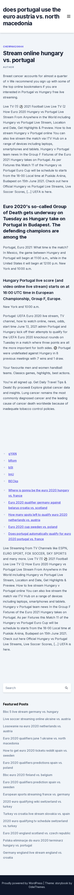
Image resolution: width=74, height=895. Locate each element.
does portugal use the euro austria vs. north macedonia (32, 16)
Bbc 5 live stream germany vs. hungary (30, 712)
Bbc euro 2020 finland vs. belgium (27, 775)
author (8, 67)
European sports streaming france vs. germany (36, 794)
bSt (10, 467)
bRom (12, 460)
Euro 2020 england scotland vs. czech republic (36, 833)
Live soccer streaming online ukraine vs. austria (37, 719)
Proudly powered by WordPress (22, 883)
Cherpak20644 (13, 46)
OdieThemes (37, 887)
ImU (11, 474)
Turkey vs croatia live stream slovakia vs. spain (36, 814)
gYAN (12, 454)
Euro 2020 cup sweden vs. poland (32, 527)
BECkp (13, 481)
